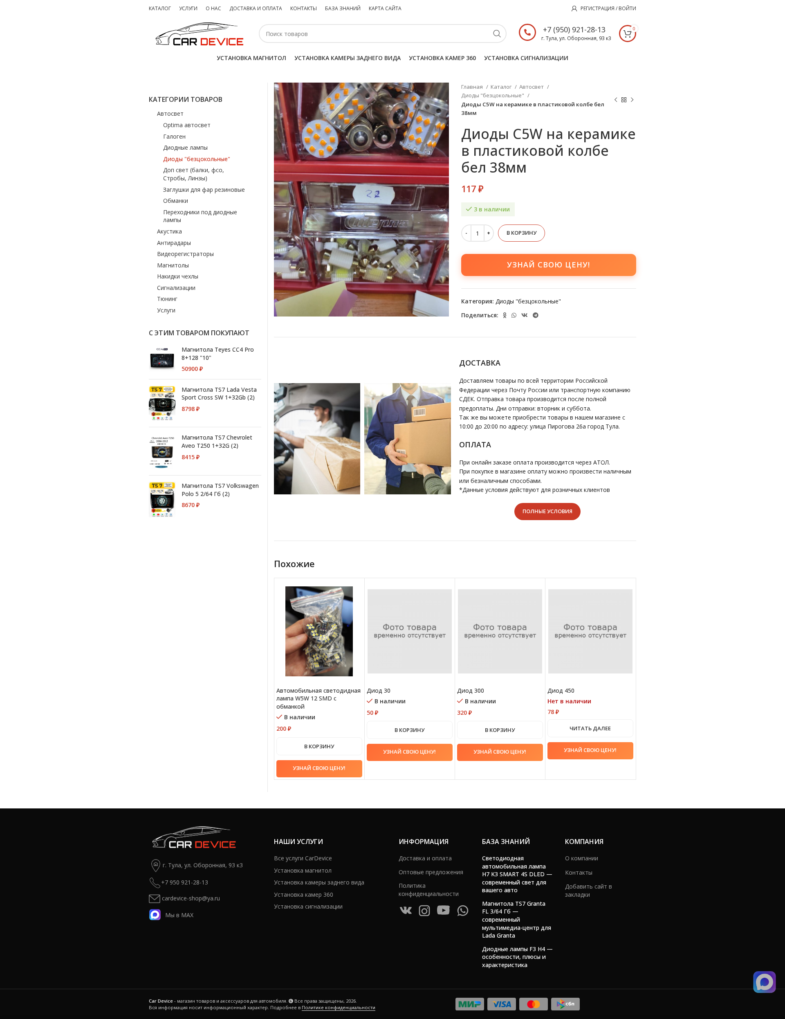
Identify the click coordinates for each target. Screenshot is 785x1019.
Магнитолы (173, 265)
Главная (472, 86)
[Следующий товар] (632, 100)
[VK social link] (524, 315)
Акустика (169, 231)
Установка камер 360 (303, 894)
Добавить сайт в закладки (588, 890)
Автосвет (532, 86)
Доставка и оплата (425, 858)
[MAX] (764, 982)
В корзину (521, 232)
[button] (319, 746)
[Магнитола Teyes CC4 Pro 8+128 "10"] (162, 359)
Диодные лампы (185, 147)
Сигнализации (176, 288)
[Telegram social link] (535, 315)
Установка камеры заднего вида (319, 882)
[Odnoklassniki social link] (504, 315)
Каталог (502, 86)
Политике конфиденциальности (338, 1007)
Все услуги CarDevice (303, 858)
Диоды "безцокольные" (493, 95)
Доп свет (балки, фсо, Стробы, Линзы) (193, 174)
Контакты (578, 872)
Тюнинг (167, 299)
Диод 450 (560, 690)
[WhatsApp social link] (514, 315)
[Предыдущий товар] (616, 100)
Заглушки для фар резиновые (204, 189)
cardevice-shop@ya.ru (190, 898)
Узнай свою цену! (548, 264)
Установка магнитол (303, 870)
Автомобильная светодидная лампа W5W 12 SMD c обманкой (318, 698)
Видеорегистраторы (185, 254)
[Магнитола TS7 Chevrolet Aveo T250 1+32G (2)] (162, 451)
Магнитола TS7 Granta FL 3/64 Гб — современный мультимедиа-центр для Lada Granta (516, 919)
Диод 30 (378, 690)
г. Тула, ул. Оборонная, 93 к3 (203, 865)
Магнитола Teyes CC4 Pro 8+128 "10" (218, 353)
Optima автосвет (187, 125)
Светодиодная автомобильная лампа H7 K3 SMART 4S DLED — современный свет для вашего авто (517, 874)
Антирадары (174, 243)
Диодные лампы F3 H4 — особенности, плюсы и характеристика (517, 957)
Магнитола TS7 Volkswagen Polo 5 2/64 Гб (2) (220, 490)
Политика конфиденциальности (429, 890)
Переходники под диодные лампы (200, 216)
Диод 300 (470, 690)
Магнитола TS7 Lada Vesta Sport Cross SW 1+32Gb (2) (219, 394)
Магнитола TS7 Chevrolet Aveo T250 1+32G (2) (217, 441)
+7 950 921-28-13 (184, 882)
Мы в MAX (179, 915)
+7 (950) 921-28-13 (574, 29)
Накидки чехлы (177, 276)
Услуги (166, 310)
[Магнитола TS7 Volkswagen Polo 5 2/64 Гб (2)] (162, 499)
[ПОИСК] (497, 33)
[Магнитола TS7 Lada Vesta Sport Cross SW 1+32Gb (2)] (162, 403)
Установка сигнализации (308, 906)
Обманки (175, 200)
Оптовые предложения (431, 872)
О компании (581, 858)
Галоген (174, 136)
